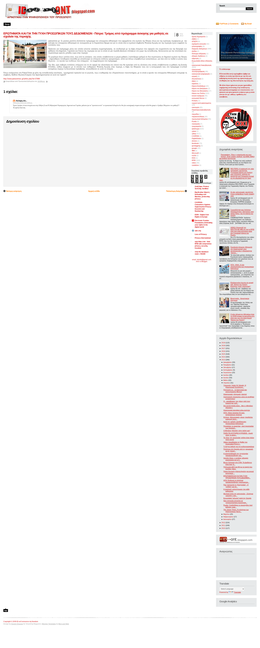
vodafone (195, 165)
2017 (223, 348)
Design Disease (17, 624)
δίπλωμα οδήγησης (199, 54)
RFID (194, 160)
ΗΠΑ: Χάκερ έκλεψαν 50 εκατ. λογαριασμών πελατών (234, 414)
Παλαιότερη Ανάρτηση (175, 191)
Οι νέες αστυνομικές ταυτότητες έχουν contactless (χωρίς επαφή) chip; (242, 194)
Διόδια (194, 51)
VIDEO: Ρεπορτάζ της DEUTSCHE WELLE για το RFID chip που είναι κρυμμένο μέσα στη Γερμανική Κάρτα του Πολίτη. (242, 231)
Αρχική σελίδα (94, 191)
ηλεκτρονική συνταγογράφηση (198, 70)
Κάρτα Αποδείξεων (198, 86)
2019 (223, 343)
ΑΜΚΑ (194, 39)
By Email (248, 24)
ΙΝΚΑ (194, 81)
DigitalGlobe (196, 138)
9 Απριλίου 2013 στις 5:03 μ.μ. (22, 103)
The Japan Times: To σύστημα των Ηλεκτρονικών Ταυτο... (236, 511)
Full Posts (224, 24)
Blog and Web (63, 624)
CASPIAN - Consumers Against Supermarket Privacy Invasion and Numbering (203, 206)
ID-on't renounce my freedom (27, 621)
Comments (234, 24)
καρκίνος (195, 84)
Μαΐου (225, 380)
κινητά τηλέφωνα (198, 96)
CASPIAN (195, 136)
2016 (223, 351)
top (5, 610)
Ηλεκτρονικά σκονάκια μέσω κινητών (236, 410)
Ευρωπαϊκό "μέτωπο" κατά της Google (237, 498)
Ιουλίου (226, 375)
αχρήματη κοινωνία (199, 44)
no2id (194, 155)
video (194, 163)
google (194, 148)
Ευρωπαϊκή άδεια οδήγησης (202, 61)
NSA (193, 158)
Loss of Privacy (201, 234)
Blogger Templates (49, 624)
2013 (223, 360)
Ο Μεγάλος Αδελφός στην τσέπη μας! (236, 431)
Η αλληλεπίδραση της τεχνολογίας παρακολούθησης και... (235, 455)
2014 (223, 357)
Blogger (204, 261)
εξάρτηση (195, 58)
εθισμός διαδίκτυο (198, 56)
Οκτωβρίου (227, 367)
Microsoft (195, 153)
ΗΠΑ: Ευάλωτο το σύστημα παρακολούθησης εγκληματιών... (236, 481)
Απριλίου (226, 383)
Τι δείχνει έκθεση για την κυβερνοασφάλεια (238, 447)
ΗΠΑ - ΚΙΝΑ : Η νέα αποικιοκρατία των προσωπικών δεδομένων (242, 267)
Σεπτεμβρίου (228, 370)
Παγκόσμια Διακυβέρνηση (201, 110)
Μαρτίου (226, 514)
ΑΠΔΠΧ (195, 41)
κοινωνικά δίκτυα (198, 98)
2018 (223, 346)
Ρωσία (194, 121)
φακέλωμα (195, 129)
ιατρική (194, 76)
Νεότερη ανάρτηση (14, 191)
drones (194, 141)
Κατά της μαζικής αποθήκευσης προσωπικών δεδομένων (234, 423)
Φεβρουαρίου (228, 517)
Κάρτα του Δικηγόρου (200, 88)
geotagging (196, 146)
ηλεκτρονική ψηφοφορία (201, 74)
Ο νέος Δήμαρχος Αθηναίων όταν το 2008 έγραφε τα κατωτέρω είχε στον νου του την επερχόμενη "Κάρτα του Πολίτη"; (242, 317)
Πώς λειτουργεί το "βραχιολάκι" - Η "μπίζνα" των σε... (235, 486)
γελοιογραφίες (197, 46)
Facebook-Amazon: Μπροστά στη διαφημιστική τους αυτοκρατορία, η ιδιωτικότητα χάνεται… (241, 250)
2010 (223, 528)
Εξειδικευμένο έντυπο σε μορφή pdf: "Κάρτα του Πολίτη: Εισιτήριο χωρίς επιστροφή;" (241, 284)
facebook (195, 143)
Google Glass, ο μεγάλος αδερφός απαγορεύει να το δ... (235, 459)
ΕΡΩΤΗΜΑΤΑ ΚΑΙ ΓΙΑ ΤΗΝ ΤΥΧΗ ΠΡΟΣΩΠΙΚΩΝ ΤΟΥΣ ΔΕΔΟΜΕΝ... (237, 477)
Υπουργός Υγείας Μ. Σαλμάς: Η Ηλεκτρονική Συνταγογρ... (234, 386)
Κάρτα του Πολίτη (198, 93)
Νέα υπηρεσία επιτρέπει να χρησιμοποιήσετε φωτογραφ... (235, 502)
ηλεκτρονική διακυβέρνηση (201, 65)
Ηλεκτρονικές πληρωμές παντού (235, 394)
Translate (237, 592)
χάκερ (194, 134)
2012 (223, 523)
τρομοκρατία (196, 126)
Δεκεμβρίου (227, 362)
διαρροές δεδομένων (199, 49)
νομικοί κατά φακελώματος (201, 103)
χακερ (194, 131)
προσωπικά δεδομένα (200, 119)
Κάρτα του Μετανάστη (200, 91)
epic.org (198, 231)
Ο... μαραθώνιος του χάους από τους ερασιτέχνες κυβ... (236, 402)
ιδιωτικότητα (196, 79)
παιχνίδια (195, 114)
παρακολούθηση (198, 117)
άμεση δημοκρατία (198, 37)
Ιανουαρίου (227, 519)
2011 (223, 525)
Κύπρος (195, 101)
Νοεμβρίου (227, 365)
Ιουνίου (226, 378)
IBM (193, 151)
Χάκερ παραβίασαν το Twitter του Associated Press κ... (235, 443)
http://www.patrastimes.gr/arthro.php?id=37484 (21, 79)
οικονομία (195, 107)
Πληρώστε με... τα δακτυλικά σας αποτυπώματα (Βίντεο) (235, 391)
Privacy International (203, 238)
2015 (223, 354)
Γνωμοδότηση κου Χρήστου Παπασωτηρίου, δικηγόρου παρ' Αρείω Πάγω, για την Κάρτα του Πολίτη (242, 212)
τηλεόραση (196, 124)
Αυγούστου (227, 373)
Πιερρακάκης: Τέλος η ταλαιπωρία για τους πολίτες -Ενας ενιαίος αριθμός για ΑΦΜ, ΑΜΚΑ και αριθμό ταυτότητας (236, 156)
